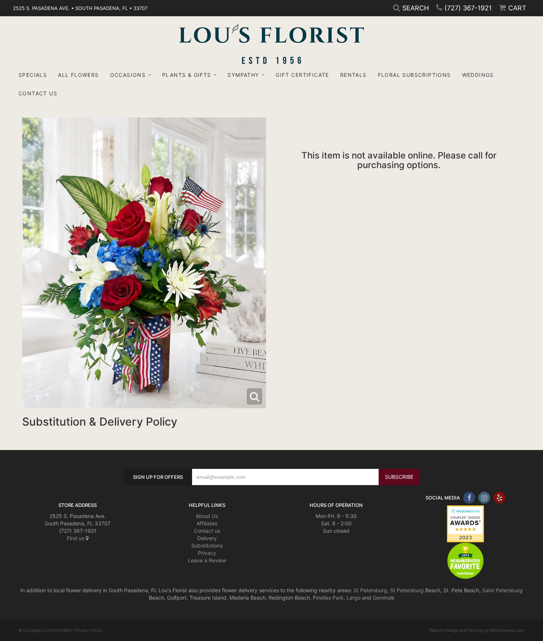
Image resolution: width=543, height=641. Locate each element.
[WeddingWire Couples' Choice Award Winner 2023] (465, 523)
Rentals (353, 75)
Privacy (207, 553)
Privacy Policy (88, 630)
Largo (353, 597)
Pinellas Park (328, 597)
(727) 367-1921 (468, 8)
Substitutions (207, 545)
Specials (32, 75)
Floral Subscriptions (414, 75)
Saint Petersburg (502, 590)
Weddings (478, 75)
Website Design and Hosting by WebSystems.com (477, 630)
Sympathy (243, 75)
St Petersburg (370, 590)
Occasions (128, 75)
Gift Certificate (302, 75)
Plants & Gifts (186, 75)
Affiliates (207, 523)
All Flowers (78, 75)
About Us (207, 516)
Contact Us (37, 93)
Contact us (207, 531)
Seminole (384, 597)
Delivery (207, 538)
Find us (76, 538)
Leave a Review (207, 560)
